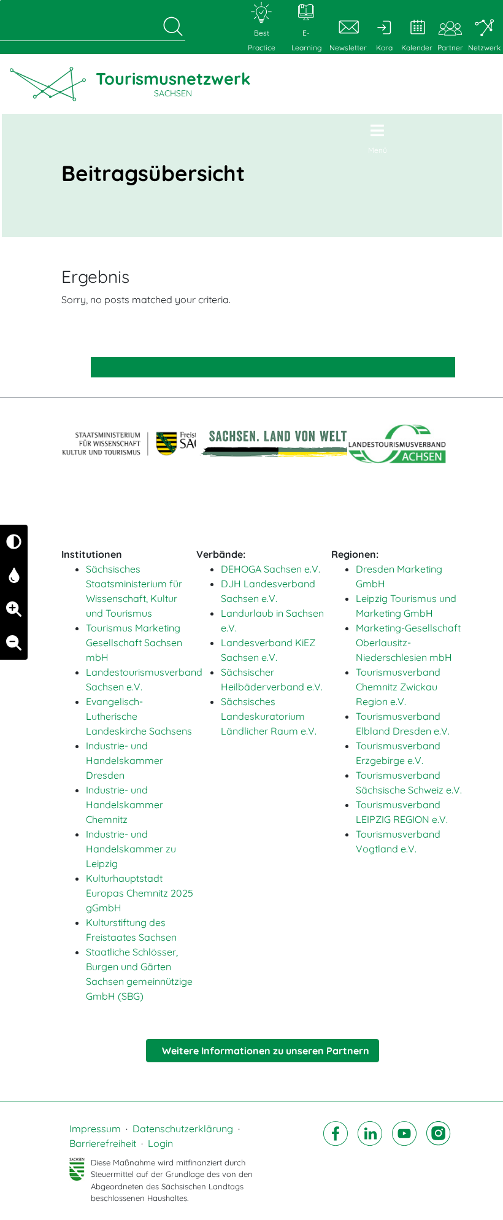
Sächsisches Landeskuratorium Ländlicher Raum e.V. (269, 716)
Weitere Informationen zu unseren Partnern (265, 1050)
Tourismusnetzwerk (173, 83)
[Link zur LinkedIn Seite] (370, 1163)
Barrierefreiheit (102, 1143)
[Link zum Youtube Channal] (404, 1163)
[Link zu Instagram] (438, 1163)
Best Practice (261, 40)
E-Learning (306, 40)
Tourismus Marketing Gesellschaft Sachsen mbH (134, 642)
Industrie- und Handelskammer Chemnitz (124, 804)
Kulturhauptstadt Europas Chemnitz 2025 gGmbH (139, 893)
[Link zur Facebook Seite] (335, 1163)
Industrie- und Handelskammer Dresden (124, 760)
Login (160, 1143)
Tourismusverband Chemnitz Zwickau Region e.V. (398, 687)
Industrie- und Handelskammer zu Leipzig (131, 849)
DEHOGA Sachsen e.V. (270, 569)
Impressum (95, 1128)
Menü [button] (377, 150)
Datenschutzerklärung (182, 1128)
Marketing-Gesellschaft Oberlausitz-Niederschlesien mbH (408, 642)
